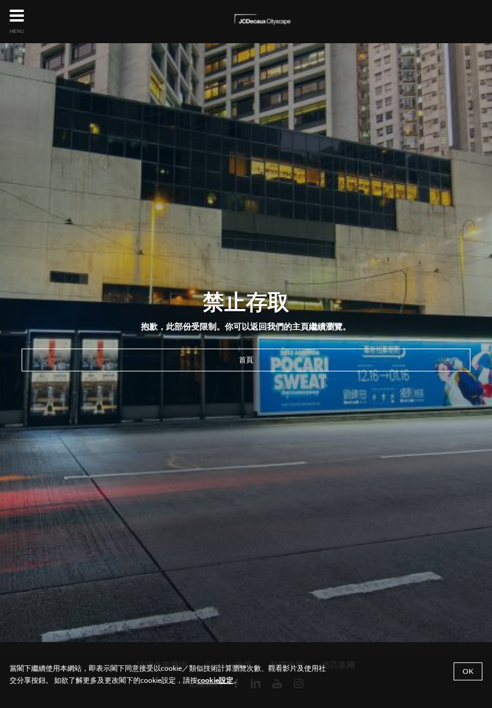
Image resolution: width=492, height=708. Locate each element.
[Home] (262, 20)
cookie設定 (215, 680)
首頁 (246, 359)
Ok (468, 671)
